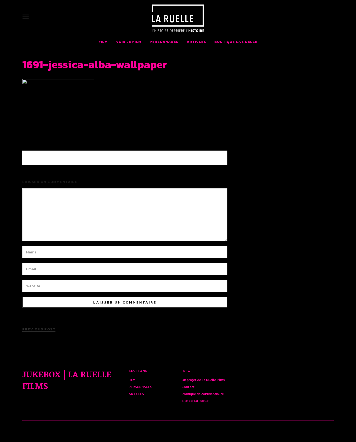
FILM (103, 41)
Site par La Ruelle (195, 400)
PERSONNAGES (164, 41)
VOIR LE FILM (128, 41)
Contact (188, 386)
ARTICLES (196, 41)
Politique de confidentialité (203, 393)
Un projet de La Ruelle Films (203, 379)
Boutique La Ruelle (235, 41)
